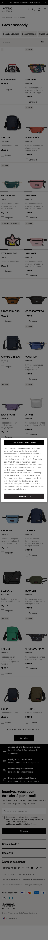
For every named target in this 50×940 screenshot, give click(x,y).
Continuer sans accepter (24, 442)
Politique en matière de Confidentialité (25, 459)
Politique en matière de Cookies (24, 461)
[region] (24, 470)
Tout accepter (24, 496)
